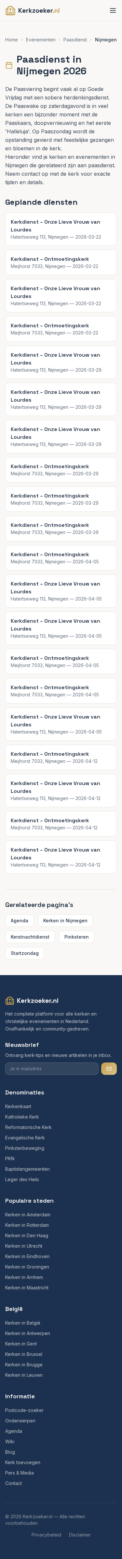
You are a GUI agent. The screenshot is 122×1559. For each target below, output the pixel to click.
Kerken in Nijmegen (65, 920)
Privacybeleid (46, 1534)
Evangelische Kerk (25, 1137)
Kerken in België (22, 1323)
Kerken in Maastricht (26, 1287)
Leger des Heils (22, 1179)
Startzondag (25, 953)
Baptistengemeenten (27, 1169)
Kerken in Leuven (24, 1375)
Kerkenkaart (18, 1106)
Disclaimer (80, 1534)
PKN (9, 1158)
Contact (13, 1483)
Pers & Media (19, 1473)
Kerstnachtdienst (30, 937)
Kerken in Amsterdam (27, 1214)
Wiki (9, 1441)
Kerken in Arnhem (24, 1277)
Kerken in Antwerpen (27, 1333)
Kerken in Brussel (23, 1354)
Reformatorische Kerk (28, 1127)
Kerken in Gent (21, 1343)
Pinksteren (76, 937)
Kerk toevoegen (22, 1462)
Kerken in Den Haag (26, 1235)
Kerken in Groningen (27, 1266)
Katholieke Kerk (22, 1117)
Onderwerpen (20, 1420)
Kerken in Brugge (24, 1364)
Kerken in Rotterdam (27, 1225)
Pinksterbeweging (24, 1148)
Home (11, 39)
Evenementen (41, 39)
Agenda (19, 920)
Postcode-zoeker (24, 1410)
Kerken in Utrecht (23, 1246)
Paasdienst (75, 39)
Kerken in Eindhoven (27, 1256)
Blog (10, 1452)
